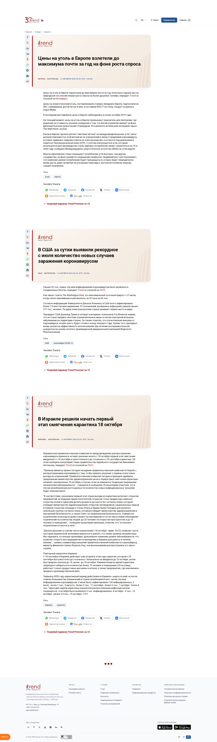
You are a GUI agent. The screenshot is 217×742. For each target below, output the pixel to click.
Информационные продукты (144, 693)
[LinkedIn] (56, 727)
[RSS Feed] (61, 727)
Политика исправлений (110, 704)
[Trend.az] (34, 20)
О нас (102, 689)
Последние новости (77, 689)
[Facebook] (34, 727)
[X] (39, 727)
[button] (27, 37)
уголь (47, 177)
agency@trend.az (32, 710)
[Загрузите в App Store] (164, 727)
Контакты (104, 696)
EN (179, 737)
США (47, 343)
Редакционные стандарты (111, 700)
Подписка (136, 689)
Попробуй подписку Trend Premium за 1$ (68, 203)
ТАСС (102, 290)
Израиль (48, 605)
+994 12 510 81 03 (32, 707)
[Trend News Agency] (33, 687)
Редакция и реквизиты (109, 693)
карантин (61, 605)
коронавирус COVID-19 (63, 343)
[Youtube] (45, 727)
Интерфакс (61, 98)
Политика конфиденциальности (177, 693)
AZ (184, 737)
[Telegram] (50, 727)
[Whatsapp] (28, 727)
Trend (133, 95)
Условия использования (174, 689)
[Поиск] (136, 20)
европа (58, 177)
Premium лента (75, 693)
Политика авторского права (176, 696)
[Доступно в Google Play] (182, 727)
